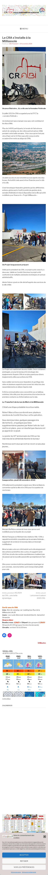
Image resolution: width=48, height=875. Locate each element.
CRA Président (13, 44)
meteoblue (6, 699)
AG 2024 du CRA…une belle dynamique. (12, 595)
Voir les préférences (24, 867)
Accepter (24, 855)
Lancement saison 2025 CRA (38, 595)
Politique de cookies (16, 872)
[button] (45, 837)
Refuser (24, 861)
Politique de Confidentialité (29, 872)
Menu (25, 29)
